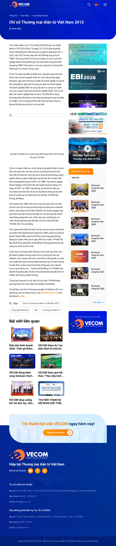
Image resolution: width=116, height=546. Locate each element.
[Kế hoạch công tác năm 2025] (79, 206)
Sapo (96, 541)
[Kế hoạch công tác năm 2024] (79, 223)
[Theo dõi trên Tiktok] (44, 470)
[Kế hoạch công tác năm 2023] (79, 240)
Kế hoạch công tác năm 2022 (97, 255)
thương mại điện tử (51, 310)
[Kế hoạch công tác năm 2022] (79, 256)
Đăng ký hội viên (56, 432)
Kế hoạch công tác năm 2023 (97, 238)
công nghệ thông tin (20, 310)
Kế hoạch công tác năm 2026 (97, 188)
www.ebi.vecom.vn (49, 293)
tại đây (21, 296)
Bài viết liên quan (24, 321)
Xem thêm (97, 302)
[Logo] (28, 455)
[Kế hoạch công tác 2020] (79, 290)
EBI (36, 310)
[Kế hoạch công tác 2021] (79, 273)
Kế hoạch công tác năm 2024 (97, 222)
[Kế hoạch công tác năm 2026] (79, 189)
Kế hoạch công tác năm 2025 (97, 205)
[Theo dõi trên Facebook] (37, 470)
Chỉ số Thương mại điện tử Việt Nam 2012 (41, 303)
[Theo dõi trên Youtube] (30, 470)
